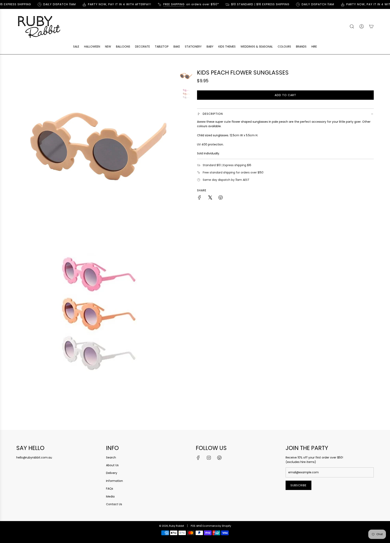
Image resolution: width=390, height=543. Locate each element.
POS (193, 526)
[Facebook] (198, 458)
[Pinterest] (219, 458)
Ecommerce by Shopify (217, 526)
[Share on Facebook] (199, 198)
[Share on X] (210, 198)
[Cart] (371, 26)
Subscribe (298, 485)
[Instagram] (209, 458)
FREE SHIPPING (168, 4)
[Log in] (361, 26)
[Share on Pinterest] (220, 198)
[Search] (352, 26)
